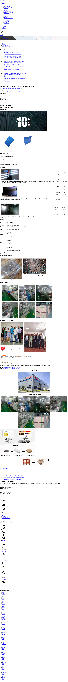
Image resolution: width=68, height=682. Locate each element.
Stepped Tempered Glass (7, 81)
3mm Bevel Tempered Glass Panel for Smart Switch (11, 69)
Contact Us (4, 28)
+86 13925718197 (5, 560)
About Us (3, 24)
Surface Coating (6, 21)
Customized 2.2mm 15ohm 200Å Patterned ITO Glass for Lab (13, 64)
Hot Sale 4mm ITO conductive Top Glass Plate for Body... (12, 71)
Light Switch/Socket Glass (8, 7)
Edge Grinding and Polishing (8, 18)
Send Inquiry (4, 551)
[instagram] (3, 532)
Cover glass (5, 10)
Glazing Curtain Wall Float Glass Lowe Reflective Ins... (12, 76)
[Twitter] (3, 529)
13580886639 (4, 579)
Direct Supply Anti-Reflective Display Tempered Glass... (12, 74)
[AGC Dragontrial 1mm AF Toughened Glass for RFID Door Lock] (14, 477)
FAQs (5, 25)
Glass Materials (6, 16)
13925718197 (4, 588)
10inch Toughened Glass (4, 469)
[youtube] (3, 538)
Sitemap (3, 540)
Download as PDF (8, 101)
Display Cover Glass (7, 6)
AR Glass (5, 4)
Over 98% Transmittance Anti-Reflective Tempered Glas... (12, 52)
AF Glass (5, 5)
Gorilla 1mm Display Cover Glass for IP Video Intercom (10, 368)
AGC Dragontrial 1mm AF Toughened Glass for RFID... (14, 479)
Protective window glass (7, 11)
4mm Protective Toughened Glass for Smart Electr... (14, 475)
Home (3, 2)
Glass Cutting (6, 17)
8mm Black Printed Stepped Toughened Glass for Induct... (12, 59)
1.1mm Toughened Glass (7, 151)
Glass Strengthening (7, 19)
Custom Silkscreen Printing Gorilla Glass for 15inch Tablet (12, 367)
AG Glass (3, 514)
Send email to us (2, 101)
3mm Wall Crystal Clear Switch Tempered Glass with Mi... (12, 62)
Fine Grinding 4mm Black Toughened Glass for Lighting (12, 57)
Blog (3, 27)
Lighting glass (6, 14)
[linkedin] (3, 526)
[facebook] (3, 535)
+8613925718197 (4, 502)
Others (3, 519)
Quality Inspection (6, 23)
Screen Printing (6, 20)
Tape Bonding (6, 22)
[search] (1, 30)
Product (3, 3)
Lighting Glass (6, 8)
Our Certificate (6, 26)
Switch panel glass (6, 13)
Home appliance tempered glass (8, 12)
